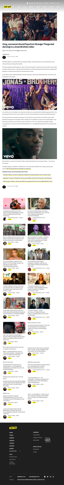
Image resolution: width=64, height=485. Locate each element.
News (18, 6)
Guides (58, 6)
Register (36, 449)
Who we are (39, 3)
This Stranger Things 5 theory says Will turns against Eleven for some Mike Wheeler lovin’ (27, 181)
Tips (58, 3)
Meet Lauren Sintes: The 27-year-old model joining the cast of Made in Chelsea (13, 353)
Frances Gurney (10, 56)
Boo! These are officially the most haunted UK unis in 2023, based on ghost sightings (13, 238)
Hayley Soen (36, 243)
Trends (45, 6)
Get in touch (47, 440)
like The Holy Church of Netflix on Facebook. (19, 168)
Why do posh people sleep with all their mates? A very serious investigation (39, 366)
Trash (24, 6)
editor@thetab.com (34, 476)
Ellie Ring (11, 341)
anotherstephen (13, 217)
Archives (36, 440)
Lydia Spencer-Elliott (38, 217)
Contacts (12, 459)
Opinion (51, 6)
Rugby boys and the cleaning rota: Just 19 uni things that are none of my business (38, 349)
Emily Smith (11, 242)
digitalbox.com (21, 476)
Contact (46, 3)
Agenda (38, 6)
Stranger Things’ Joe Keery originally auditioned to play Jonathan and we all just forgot (27, 174)
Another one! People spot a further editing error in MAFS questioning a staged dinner (14, 312)
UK (9, 219)
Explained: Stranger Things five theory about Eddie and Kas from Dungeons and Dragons (27, 178)
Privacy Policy (37, 437)
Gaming (31, 6)
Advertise (52, 3)
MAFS (42, 243)
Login (35, 452)
